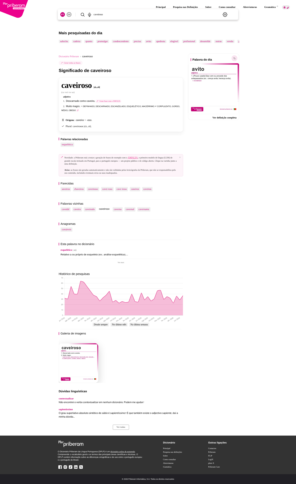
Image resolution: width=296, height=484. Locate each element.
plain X (211, 463)
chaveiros (79, 189)
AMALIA (133, 157)
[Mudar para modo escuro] (286, 7)
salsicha (64, 41)
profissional (189, 41)
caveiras (147, 189)
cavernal (130, 209)
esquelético (67, 144)
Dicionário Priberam (69, 56)
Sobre (208, 7)
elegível (174, 41)
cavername (143, 209)
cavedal (65, 209)
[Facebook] (60, 468)
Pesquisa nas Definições (185, 7)
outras (219, 41)
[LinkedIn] (75, 468)
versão (230, 41)
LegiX (210, 459)
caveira (77, 209)
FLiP (210, 456)
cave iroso (122, 189)
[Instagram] (65, 468)
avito (148, 41)
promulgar (102, 41)
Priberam (212, 452)
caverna (117, 209)
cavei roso (107, 189)
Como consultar (227, 7)
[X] (81, 468)
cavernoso (93, 189)
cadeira (76, 41)
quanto (89, 41)
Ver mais (121, 262)
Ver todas (121, 427)
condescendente (121, 41)
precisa (137, 41)
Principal (161, 7)
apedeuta (160, 41)
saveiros (66, 189)
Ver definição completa (224, 117)
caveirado (90, 209)
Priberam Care (214, 467)
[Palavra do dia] (234, 58)
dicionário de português (122, 451)
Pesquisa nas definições (172, 452)
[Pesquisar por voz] (89, 14)
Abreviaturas (250, 7)
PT (62, 14)
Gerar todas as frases (72, 63)
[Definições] (225, 14)
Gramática (270, 7)
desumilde (205, 41)
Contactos (212, 448)
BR (69, 14)
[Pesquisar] (83, 14)
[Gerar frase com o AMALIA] (77, 110)
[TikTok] (70, 468)
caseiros (135, 189)
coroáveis (66, 229)
